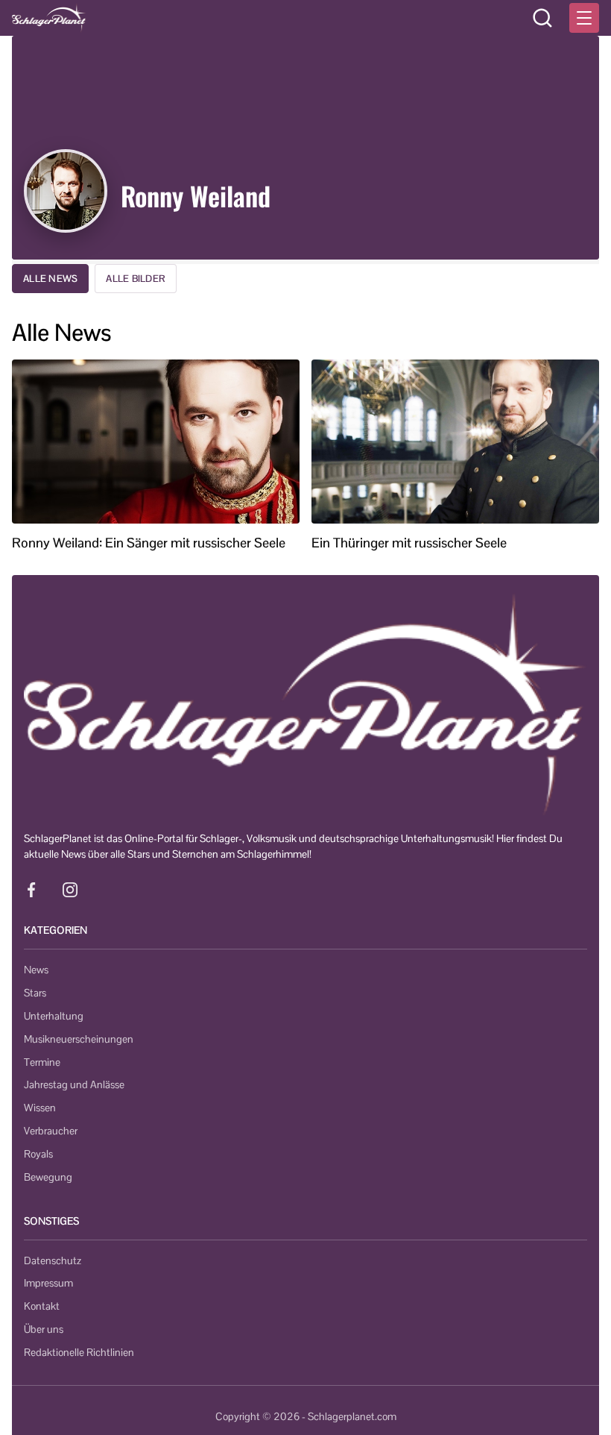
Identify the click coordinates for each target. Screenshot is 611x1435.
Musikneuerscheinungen (78, 1039)
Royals (38, 1154)
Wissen (40, 1107)
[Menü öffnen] (584, 18)
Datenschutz (52, 1260)
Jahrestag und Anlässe (74, 1084)
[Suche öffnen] (542, 18)
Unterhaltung (53, 1016)
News (36, 969)
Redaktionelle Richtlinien (79, 1352)
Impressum (48, 1283)
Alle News (50, 278)
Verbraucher (50, 1130)
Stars (35, 992)
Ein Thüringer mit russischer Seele (409, 543)
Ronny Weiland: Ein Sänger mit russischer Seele (148, 543)
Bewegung (48, 1177)
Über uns (43, 1329)
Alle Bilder (135, 278)
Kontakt (42, 1306)
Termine (42, 1062)
